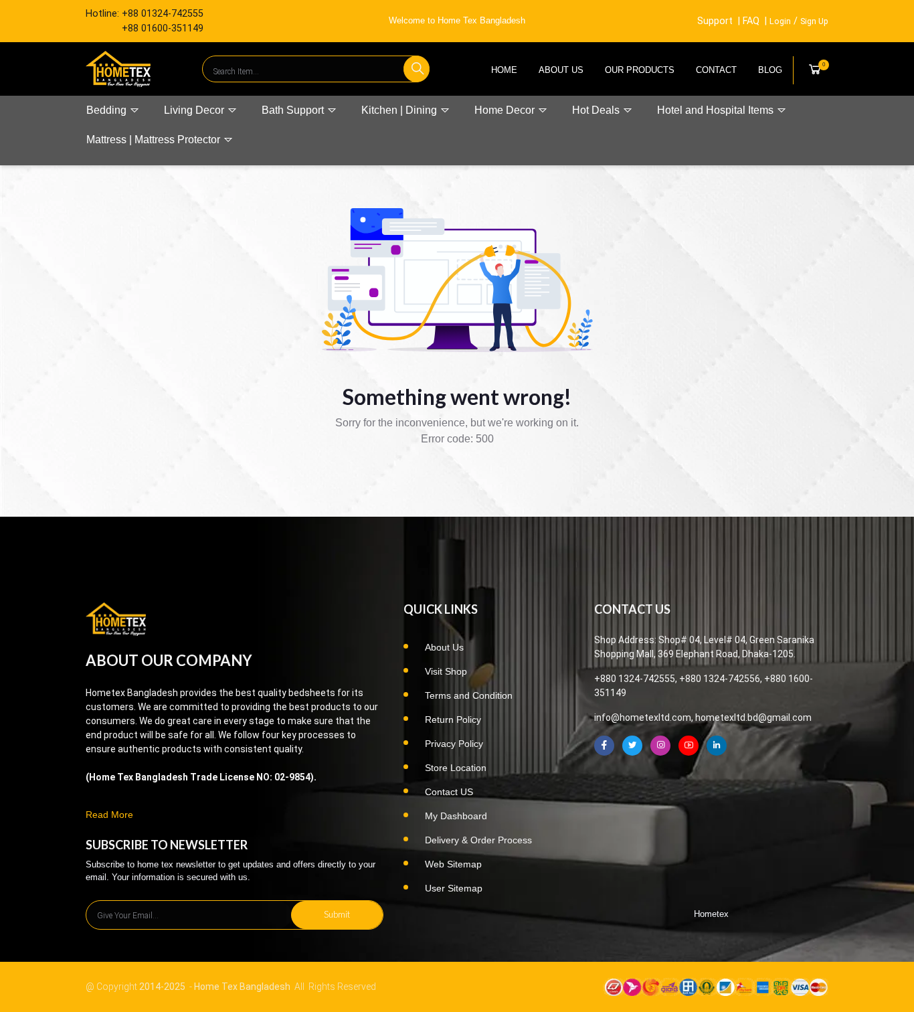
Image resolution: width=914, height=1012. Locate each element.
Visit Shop (446, 671)
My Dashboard (456, 816)
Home (504, 70)
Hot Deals (597, 110)
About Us (561, 70)
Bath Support (294, 110)
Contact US (449, 791)
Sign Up (814, 21)
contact (716, 70)
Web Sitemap (453, 864)
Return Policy (453, 719)
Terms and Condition (469, 695)
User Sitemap (453, 888)
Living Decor (195, 110)
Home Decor (505, 110)
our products (639, 70)
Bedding (107, 110)
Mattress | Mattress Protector (154, 139)
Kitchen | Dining (400, 110)
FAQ (751, 21)
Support (715, 21)
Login (780, 21)
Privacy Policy (454, 743)
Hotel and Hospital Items (716, 110)
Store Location (455, 767)
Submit (337, 914)
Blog (770, 70)
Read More (109, 814)
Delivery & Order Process (478, 840)
